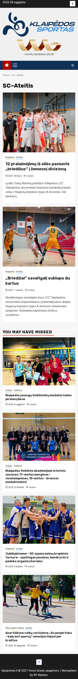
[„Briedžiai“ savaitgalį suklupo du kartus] (39, 237)
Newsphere (69, 670)
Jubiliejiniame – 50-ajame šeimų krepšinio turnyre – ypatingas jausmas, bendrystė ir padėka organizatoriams (37, 557)
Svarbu (19, 157)
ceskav (30, 176)
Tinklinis (18, 390)
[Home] (7, 65)
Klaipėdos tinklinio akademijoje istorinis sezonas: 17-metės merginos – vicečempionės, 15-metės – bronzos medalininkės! (35, 476)
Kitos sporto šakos (14, 628)
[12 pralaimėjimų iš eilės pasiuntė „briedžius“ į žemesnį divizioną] (39, 122)
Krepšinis (10, 157)
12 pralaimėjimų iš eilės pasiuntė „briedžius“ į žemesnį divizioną (37, 166)
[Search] (72, 65)
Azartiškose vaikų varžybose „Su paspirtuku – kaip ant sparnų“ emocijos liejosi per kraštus (38, 636)
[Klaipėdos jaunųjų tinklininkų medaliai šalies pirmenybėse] (39, 361)
